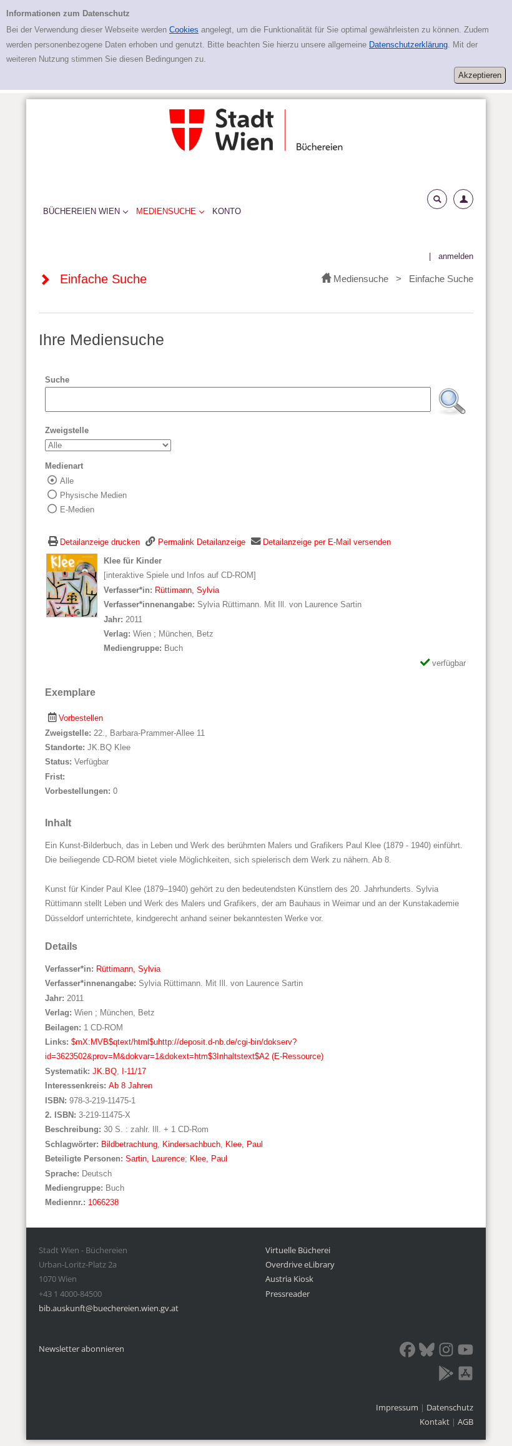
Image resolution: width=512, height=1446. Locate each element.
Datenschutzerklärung (408, 44)
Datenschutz (449, 1407)
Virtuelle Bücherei (297, 1250)
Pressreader (287, 1293)
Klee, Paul (244, 1144)
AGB (465, 1421)
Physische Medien (93, 495)
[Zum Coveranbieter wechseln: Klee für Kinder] (71, 585)
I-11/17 (134, 1071)
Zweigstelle (67, 430)
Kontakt (435, 1421)
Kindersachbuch (191, 1144)
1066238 (103, 1202)
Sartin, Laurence (155, 1158)
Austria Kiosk (289, 1278)
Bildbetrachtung (129, 1144)
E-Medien (77, 509)
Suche (57, 379)
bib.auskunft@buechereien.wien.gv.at (109, 1308)
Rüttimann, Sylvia (187, 590)
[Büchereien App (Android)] (446, 1375)
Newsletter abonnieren (81, 1348)
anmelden (455, 256)
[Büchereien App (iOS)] (465, 1375)
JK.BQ (104, 1071)
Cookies (184, 29)
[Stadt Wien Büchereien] (256, 129)
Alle (67, 481)
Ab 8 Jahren (130, 1085)
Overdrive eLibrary (300, 1264)
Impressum (398, 1407)
